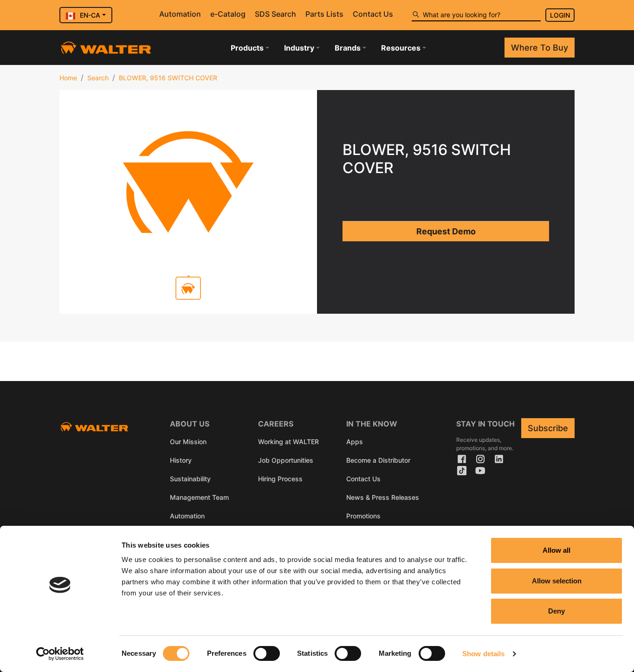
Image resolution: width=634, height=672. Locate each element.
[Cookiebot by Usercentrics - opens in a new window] (60, 654)
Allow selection (557, 581)
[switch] (266, 653)
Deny (556, 611)
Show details (483, 654)
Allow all (556, 550)
